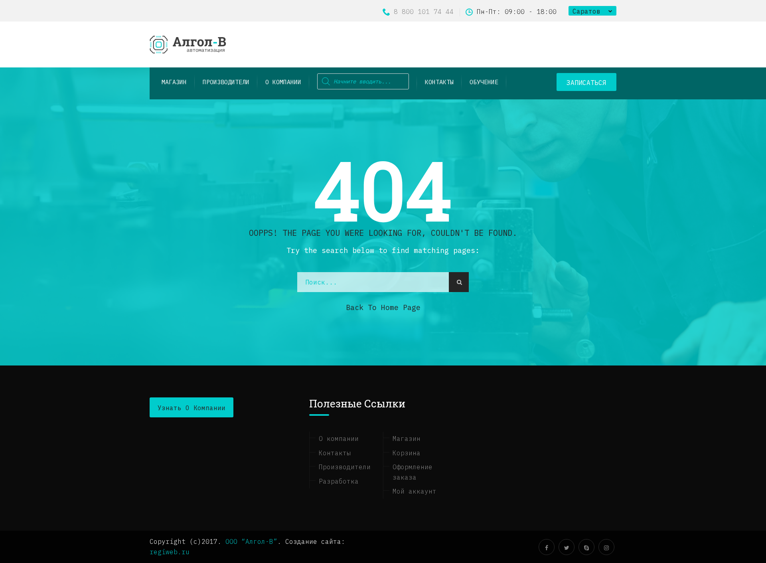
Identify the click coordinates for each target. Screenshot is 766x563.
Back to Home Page (383, 307)
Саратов (586, 11)
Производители (345, 467)
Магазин (407, 438)
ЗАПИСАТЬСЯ (586, 83)
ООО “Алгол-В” (251, 541)
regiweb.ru (170, 552)
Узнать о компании (191, 408)
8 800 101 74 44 (424, 12)
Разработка (339, 481)
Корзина (407, 453)
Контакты (439, 82)
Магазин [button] (174, 82)
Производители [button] (226, 82)
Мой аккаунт (414, 491)
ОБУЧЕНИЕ (484, 82)
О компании (283, 82)
